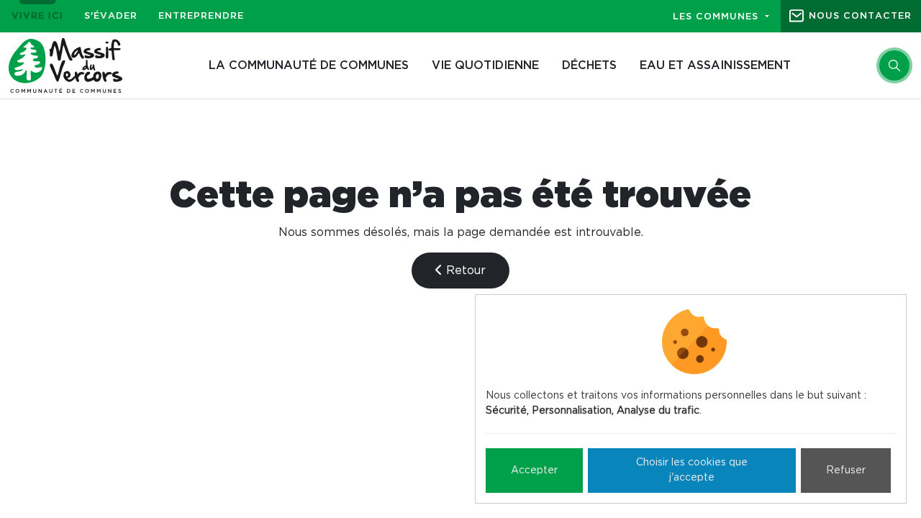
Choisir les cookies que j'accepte (692, 470)
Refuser (846, 470)
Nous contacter (860, 16)
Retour (464, 270)
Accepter (534, 470)
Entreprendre (201, 16)
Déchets (589, 65)
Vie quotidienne (485, 65)
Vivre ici (37, 16)
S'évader (110, 16)
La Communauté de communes (309, 65)
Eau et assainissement (715, 65)
